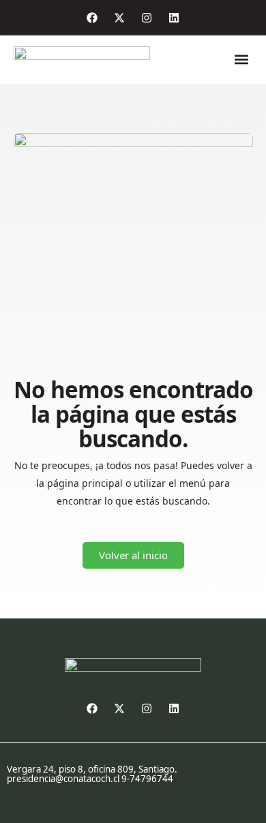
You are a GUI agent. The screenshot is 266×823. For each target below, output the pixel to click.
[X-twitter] (119, 18)
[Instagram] (147, 18)
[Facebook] (92, 18)
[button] (242, 59)
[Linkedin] (174, 18)
